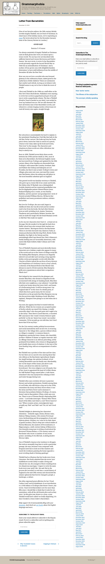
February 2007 (80, 535)
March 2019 (79, 272)
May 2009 (78, 486)
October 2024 (79, 150)
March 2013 (79, 403)
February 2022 (80, 208)
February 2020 (80, 252)
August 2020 (79, 241)
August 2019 (79, 263)
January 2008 (79, 515)
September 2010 (80, 457)
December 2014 (80, 365)
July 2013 (78, 395)
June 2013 (78, 397)
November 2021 (80, 214)
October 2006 (79, 543)
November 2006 (80, 541)
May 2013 (78, 399)
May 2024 (78, 159)
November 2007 (80, 519)
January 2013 (79, 406)
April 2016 (78, 336)
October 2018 (79, 281)
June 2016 (78, 332)
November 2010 (80, 454)
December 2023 (80, 168)
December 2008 (80, 495)
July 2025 (78, 134)
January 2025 (79, 145)
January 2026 (79, 123)
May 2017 (78, 312)
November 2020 (80, 236)
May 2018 (78, 290)
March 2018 (79, 294)
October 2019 (79, 259)
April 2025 (78, 139)
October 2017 (79, 303)
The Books (37, 13)
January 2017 (79, 319)
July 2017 (78, 308)
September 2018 (80, 283)
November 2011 (80, 432)
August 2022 (79, 198)
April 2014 (78, 379)
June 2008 (79, 506)
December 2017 (80, 299)
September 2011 (80, 435)
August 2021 (79, 219)
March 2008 (79, 512)
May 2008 (78, 508)
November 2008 (80, 497)
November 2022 (80, 192)
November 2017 (80, 301)
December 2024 (80, 147)
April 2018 (78, 292)
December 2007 (80, 517)
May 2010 (78, 464)
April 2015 (78, 357)
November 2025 (80, 127)
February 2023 (80, 187)
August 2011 (79, 437)
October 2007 (79, 521)
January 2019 (79, 276)
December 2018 (80, 277)
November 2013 (80, 388)
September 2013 (80, 392)
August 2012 (79, 415)
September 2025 (80, 130)
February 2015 (79, 361)
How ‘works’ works (82, 91)
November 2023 (80, 170)
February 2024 (80, 165)
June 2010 (78, 463)
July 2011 (78, 439)
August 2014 (79, 372)
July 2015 (78, 352)
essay (21, 38)
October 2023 (79, 172)
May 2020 (78, 247)
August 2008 (79, 503)
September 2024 (80, 152)
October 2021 (79, 216)
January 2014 (79, 385)
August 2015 (79, 350)
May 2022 (78, 203)
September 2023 (80, 174)
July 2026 (78, 112)
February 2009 (80, 492)
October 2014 (79, 368)
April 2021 (78, 227)
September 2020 (80, 239)
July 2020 (78, 243)
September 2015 (80, 348)
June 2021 (78, 223)
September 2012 (80, 414)
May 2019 (78, 268)
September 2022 (80, 196)
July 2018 (78, 286)
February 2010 (80, 470)
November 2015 (80, 345)
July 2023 (78, 178)
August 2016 (79, 328)
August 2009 (79, 481)
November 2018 (80, 279)
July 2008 (78, 504)
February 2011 (79, 448)
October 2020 (79, 237)
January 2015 (79, 363)
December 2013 (80, 386)
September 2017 (80, 305)
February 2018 (79, 296)
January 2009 (79, 494)
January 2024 (79, 167)
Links (71, 13)
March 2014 (79, 381)
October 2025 (79, 128)
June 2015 (78, 354)
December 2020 (80, 234)
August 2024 (79, 154)
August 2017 (79, 307)
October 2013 (79, 390)
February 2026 (80, 121)
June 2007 (79, 528)
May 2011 (78, 443)
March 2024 (79, 163)
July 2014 (78, 374)
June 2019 (78, 267)
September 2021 (80, 217)
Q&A (53, 13)
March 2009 (79, 490)
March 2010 (79, 468)
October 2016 (79, 325)
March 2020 (79, 250)
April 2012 (78, 423)
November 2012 (80, 410)
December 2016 (80, 321)
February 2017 (79, 317)
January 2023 (79, 188)
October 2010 (79, 455)
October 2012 (79, 412)
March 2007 (79, 534)
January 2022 (79, 210)
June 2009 (79, 485)
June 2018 (78, 288)
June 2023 (78, 179)
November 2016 (80, 323)
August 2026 (79, 110)
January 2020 (79, 254)
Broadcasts (65, 13)
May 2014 (78, 377)
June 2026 (78, 114)
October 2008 (79, 499)
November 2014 (80, 366)
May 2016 (78, 334)
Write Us (77, 13)
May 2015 (78, 356)
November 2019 (80, 257)
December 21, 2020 (24, 25)
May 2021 (78, 225)
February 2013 (79, 405)
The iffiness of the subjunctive (87, 94)
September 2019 (80, 261)
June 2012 (78, 419)
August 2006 (79, 546)
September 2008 (80, 501)
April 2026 (78, 118)
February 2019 (79, 274)
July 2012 (78, 417)
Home (23, 13)
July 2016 (78, 330)
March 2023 (79, 185)
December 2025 (80, 125)
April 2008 (78, 510)
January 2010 (79, 472)
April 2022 (78, 205)
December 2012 (80, 408)
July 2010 (78, 461)
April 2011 (78, 445)
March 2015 (79, 359)
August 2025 (79, 132)
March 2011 (79, 446)
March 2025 (79, 141)
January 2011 (79, 450)
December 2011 (80, 430)
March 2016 (79, 337)
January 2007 (79, 537)
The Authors (46, 13)
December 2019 (80, 256)
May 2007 (78, 530)
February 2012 (79, 426)
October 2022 (79, 194)
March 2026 (79, 119)
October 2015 (79, 346)
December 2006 (80, 539)
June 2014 (78, 376)
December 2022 (80, 190)
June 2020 (79, 245)
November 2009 (80, 475)
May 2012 (78, 421)
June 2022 (78, 201)
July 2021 (78, 221)
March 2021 (79, 228)
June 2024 (78, 158)
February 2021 (79, 230)
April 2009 (78, 488)
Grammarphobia (33, 4)
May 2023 (78, 181)
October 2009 (79, 477)
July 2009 (78, 483)
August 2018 (79, 285)
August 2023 (79, 176)
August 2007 (79, 524)
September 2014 (80, 370)
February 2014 (79, 383)
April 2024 (78, 161)
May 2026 (78, 116)
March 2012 (79, 425)
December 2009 (80, 474)
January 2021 (79, 232)
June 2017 (78, 310)
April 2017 (78, 314)
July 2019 (78, 265)
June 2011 (78, 441)
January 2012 (79, 428)
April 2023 (78, 183)
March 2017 (79, 316)
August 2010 (79, 459)
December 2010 (80, 452)
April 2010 (78, 466)
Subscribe (24, 532)
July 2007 (78, 526)
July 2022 (78, 199)
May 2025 (78, 138)
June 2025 (78, 136)
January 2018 (79, 297)
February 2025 (80, 143)
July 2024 (78, 156)
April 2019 (78, 270)
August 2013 (79, 394)
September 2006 (80, 544)
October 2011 (79, 434)
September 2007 (80, 523)
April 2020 (78, 248)
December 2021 (80, 212)
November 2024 (80, 148)
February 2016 (79, 339)
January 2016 (79, 341)
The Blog (29, 13)
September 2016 (80, 326)
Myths (58, 13)
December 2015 (80, 343)
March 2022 (79, 207)
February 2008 (80, 514)
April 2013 (78, 401)
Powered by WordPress (33, 560)
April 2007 (78, 532)
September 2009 (80, 479)
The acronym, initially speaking (87, 98)
